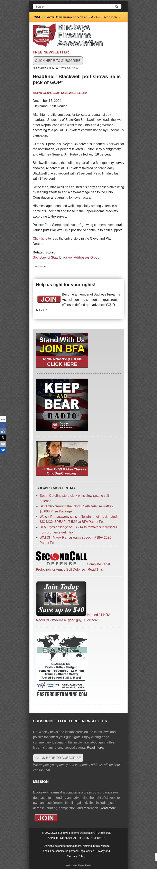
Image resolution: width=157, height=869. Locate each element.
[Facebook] (3, 425)
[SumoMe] (3, 450)
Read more (95, 747)
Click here (40, 238)
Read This (95, 569)
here (74, 67)
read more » (112, 17)
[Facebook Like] (3, 431)
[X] (3, 437)
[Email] (3, 444)
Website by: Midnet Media (78, 865)
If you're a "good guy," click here (75, 620)
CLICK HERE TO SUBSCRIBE (58, 60)
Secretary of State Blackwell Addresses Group (66, 257)
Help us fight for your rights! (65, 284)
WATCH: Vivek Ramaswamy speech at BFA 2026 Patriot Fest (67, 17)
